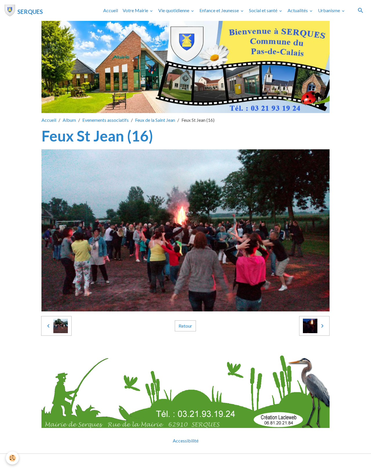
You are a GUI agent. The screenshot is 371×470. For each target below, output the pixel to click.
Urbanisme (329, 10)
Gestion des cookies (205, 461)
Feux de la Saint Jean (155, 120)
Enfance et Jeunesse (219, 10)
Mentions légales (162, 461)
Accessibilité (186, 440)
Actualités (298, 10)
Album (69, 120)
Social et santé (263, 10)
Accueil (110, 10)
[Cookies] (12, 457)
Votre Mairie (136, 10)
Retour (185, 326)
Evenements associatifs (105, 120)
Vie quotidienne (174, 10)
